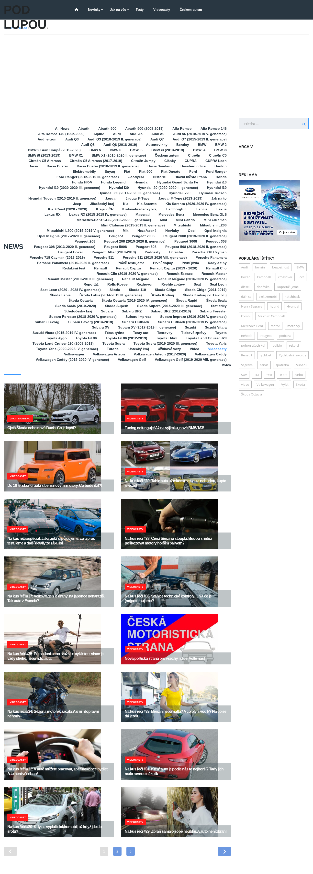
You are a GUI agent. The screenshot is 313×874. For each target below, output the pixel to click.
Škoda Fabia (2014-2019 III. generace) (110, 295)
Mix (126, 231)
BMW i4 (199, 150)
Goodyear (136, 177)
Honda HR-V (82, 182)
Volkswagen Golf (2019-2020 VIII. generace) (191, 360)
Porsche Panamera (211, 257)
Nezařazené (146, 231)
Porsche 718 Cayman (209, 252)
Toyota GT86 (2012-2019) (126, 338)
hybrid (274, 306)
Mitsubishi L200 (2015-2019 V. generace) (80, 231)
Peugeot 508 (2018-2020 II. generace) (196, 247)
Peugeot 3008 (185, 241)
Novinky (94, 9)
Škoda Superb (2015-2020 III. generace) (169, 306)
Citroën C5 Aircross (45, 161)
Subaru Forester (213, 311)
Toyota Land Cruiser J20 (206, 338)
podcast (285, 335)
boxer (245, 277)
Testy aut (140, 333)
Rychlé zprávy (173, 284)
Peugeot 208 (85, 241)
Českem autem (191, 9)
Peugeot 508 (146, 247)
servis (264, 365)
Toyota (221, 333)
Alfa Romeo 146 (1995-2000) (61, 134)
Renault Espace (180, 274)
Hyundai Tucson (213, 193)
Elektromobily (84, 171)
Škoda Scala (216, 300)
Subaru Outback (135, 322)
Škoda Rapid (186, 300)
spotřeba (282, 365)
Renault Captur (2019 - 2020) (173, 268)
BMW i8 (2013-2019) (44, 155)
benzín (260, 267)
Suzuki (190, 327)
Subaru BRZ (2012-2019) (171, 311)
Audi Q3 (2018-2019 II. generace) (115, 139)
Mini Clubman (215, 220)
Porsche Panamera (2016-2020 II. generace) (73, 263)
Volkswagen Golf (132, 360)
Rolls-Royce (117, 284)
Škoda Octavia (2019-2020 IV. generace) (134, 300)
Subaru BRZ (132, 311)
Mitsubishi (182, 225)
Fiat (127, 171)
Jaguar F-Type (137, 198)
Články (170, 161)
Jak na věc (118, 9)
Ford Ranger (216, 171)
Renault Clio (216, 268)
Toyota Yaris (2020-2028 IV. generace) (67, 349)
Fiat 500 (145, 171)
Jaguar (111, 198)
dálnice (246, 296)
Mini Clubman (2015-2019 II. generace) (133, 225)
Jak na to (219, 198)
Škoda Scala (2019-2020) (75, 306)
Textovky (164, 333)
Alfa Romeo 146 (214, 128)
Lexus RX (52, 214)
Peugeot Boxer (70, 252)
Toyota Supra (113, 343)
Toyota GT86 (86, 338)
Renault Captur (128, 268)
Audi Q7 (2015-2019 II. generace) (200, 139)
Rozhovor (144, 284)
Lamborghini (177, 209)
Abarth (83, 128)
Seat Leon (218, 284)
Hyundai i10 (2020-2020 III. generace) (69, 188)
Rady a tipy (217, 263)
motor (275, 326)
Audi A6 (157, 134)
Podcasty (152, 252)
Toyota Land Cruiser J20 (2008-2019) (63, 343)
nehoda (246, 335)
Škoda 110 (137, 290)
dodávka (263, 287)
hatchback (292, 296)
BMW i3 (136, 150)
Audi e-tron (47, 139)
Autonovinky (157, 145)
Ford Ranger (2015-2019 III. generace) (87, 177)
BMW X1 (76, 155)
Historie (159, 177)
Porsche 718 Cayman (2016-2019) (57, 257)
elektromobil (268, 296)
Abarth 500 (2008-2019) (144, 128)
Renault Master (214, 274)
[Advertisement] (156, 75)
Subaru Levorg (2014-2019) (90, 322)
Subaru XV (100, 327)
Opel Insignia (215, 231)
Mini (163, 220)
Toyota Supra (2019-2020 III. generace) (165, 343)
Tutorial (113, 349)
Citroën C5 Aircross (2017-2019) (96, 161)
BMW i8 (220, 150)
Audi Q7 (157, 139)
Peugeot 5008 (115, 247)
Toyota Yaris (216, 343)
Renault (100, 268)
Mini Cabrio (185, 220)
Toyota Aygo (56, 338)
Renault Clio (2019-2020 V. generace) (127, 274)
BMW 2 (221, 145)
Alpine (98, 134)
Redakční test (73, 268)
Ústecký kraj (138, 349)
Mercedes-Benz (171, 214)
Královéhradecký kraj (139, 209)
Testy (140, 9)
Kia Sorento (147, 204)
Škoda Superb (116, 306)
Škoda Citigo (165, 290)
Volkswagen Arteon (109, 354)
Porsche (176, 252)
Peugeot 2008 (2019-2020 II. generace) (195, 236)
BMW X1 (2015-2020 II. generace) (119, 155)
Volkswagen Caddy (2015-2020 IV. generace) (72, 360)
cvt (302, 277)
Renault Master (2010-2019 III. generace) (79, 279)
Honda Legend (113, 182)
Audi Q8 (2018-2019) (120, 145)
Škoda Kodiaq (162, 295)
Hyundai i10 (217, 182)
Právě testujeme (131, 263)
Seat (197, 284)
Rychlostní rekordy (292, 355)
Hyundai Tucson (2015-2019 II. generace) (62, 198)
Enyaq (110, 171)
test (269, 375)
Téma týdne (114, 333)
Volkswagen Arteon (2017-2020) (160, 354)
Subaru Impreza (138, 317)
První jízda (190, 263)
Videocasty (161, 9)
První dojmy (163, 263)
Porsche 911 (104, 257)
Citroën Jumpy (143, 161)
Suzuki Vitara (216, 327)
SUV (244, 375)
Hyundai (141, 182)
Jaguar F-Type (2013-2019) (180, 198)
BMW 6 (115, 150)
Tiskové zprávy (193, 333)
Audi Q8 (88, 145)
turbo (299, 375)
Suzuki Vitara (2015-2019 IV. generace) (64, 333)
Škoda (115, 290)
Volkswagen (74, 354)
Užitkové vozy (169, 349)
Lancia (202, 209)
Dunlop (220, 166)
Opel (192, 231)
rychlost (265, 355)
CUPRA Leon (216, 161)
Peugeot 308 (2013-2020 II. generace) (64, 247)
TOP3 (283, 375)
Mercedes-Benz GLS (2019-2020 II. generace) (114, 220)
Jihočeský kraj (102, 204)
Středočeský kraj (78, 311)
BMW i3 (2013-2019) (167, 150)
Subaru (107, 311)
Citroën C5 (218, 155)
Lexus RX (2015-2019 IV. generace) (98, 214)
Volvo (226, 365)
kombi (245, 316)
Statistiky (219, 306)
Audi (117, 134)
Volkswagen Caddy (211, 354)
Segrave (247, 365)
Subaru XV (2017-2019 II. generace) (147, 327)
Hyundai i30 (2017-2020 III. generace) (129, 193)
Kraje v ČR (104, 209)
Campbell (264, 277)
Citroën (194, 155)
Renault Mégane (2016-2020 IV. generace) (192, 279)
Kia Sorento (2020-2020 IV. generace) (196, 204)
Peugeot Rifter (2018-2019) (114, 252)
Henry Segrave (251, 306)
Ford (193, 171)
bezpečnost (280, 267)
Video (194, 349)
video (245, 384)
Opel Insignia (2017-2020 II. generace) (68, 236)
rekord (294, 345)
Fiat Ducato (170, 171)
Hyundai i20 (119, 188)
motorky (293, 326)
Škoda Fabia (60, 295)
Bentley (182, 145)
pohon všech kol (253, 345)
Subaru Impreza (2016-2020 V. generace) (193, 317)
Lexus (221, 209)
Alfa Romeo (182, 128)
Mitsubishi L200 (213, 225)
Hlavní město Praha (191, 177)
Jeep (77, 204)
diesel (245, 287)
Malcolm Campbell (271, 316)
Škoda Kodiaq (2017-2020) (205, 295)
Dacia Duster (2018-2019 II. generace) (108, 166)
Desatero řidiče (193, 166)
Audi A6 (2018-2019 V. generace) (200, 134)
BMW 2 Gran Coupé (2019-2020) (54, 150)
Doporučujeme (288, 287)
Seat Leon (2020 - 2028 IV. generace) (70, 290)
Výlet (285, 384)
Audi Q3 (72, 139)
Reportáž (91, 284)
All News (62, 128)
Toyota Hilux (166, 338)
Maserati (142, 214)
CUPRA (191, 161)
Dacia (33, 166)
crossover (285, 277)
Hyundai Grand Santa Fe (177, 182)
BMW (202, 145)
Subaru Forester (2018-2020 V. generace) (83, 317)
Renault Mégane (135, 279)
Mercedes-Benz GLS (210, 214)
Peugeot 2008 (143, 236)
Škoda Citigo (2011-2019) (206, 290)
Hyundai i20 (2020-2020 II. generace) (168, 188)
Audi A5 (136, 134)
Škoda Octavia (80, 300)
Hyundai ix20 (179, 193)
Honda (221, 177)
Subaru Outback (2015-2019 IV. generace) (192, 322)
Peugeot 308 (216, 241)
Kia (125, 204)
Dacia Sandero (159, 166)
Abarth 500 (107, 128)
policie (277, 345)
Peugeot (116, 236)
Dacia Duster (57, 166)
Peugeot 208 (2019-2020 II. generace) (135, 241)
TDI (256, 375)
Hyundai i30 (217, 188)
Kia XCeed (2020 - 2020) (67, 209)
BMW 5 (95, 150)
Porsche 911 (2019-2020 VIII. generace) (155, 257)
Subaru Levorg (47, 322)
